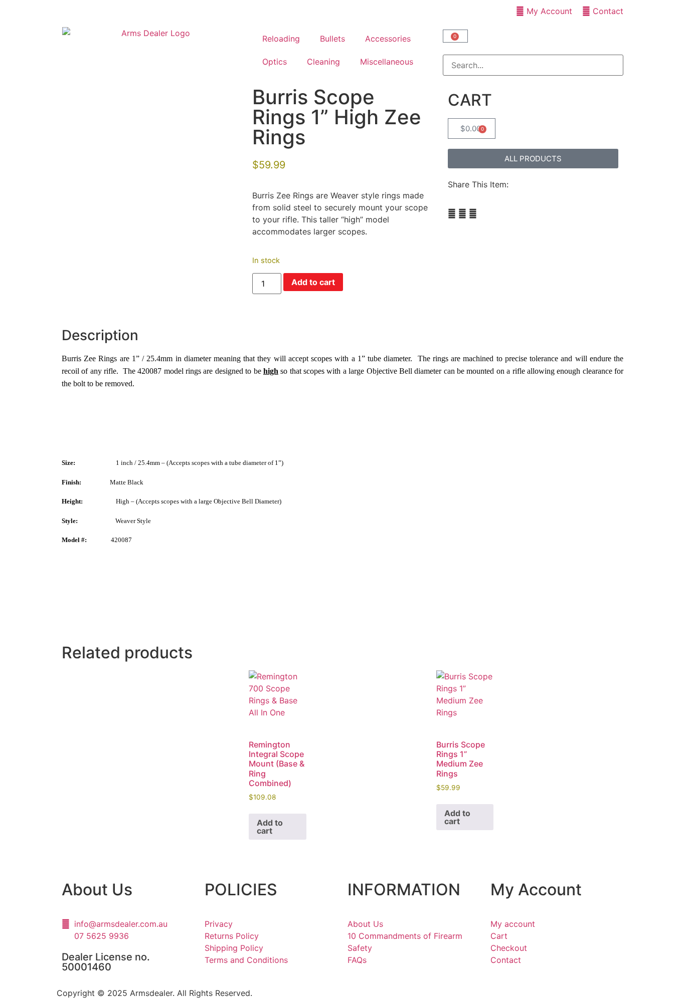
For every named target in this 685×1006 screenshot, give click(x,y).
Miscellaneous (386, 62)
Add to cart (313, 282)
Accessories (388, 39)
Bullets (332, 39)
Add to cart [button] (270, 827)
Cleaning (323, 62)
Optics (274, 62)
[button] (533, 49)
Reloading (281, 39)
